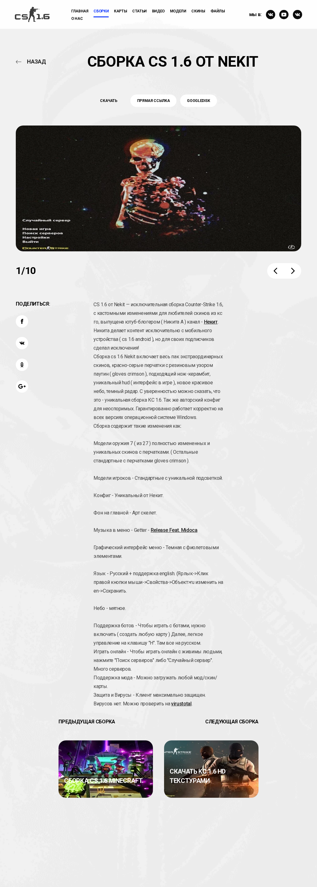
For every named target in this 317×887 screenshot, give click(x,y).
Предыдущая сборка (87, 722)
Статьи (139, 11)
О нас (77, 18)
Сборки (101, 11)
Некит (211, 322)
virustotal (181, 704)
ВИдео (158, 11)
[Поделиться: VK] (22, 343)
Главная (80, 11)
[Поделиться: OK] (22, 365)
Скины (198, 11)
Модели (178, 11)
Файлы (218, 11)
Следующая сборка (231, 722)
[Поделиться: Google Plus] (22, 386)
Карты (120, 11)
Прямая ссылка (153, 101)
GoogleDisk (198, 101)
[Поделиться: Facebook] (22, 321)
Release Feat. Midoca (174, 530)
